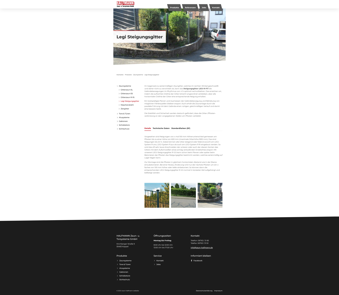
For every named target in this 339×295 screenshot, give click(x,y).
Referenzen (190, 8)
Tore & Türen (124, 114)
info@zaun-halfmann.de (202, 248)
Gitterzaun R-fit (127, 97)
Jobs (204, 8)
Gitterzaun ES (127, 93)
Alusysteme (124, 117)
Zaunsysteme (138, 75)
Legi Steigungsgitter (130, 101)
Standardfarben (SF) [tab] (180, 128)
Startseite (120, 75)
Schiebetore (124, 125)
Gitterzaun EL (127, 90)
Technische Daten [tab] (161, 128)
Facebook (198, 261)
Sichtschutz (124, 129)
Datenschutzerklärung (204, 291)
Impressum (218, 291)
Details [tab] (147, 128)
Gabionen (123, 121)
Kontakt (216, 8)
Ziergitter (125, 109)
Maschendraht (127, 105)
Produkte (174, 8)
